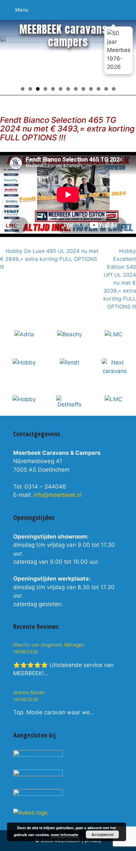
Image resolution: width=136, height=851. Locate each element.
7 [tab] (68, 89)
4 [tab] (45, 89)
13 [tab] (114, 89)
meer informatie (64, 834)
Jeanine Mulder (29, 692)
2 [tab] (30, 89)
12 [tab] (106, 89)
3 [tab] (38, 89)
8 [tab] (76, 89)
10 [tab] (91, 89)
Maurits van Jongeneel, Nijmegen (48, 645)
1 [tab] (22, 89)
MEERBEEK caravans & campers (68, 35)
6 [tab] (60, 89)
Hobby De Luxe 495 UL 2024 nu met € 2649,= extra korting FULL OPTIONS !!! (49, 259)
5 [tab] (53, 89)
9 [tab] (83, 89)
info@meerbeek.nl (57, 495)
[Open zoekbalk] (128, 6)
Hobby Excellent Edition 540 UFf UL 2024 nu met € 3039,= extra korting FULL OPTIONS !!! (119, 279)
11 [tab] (98, 89)
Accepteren (102, 834)
